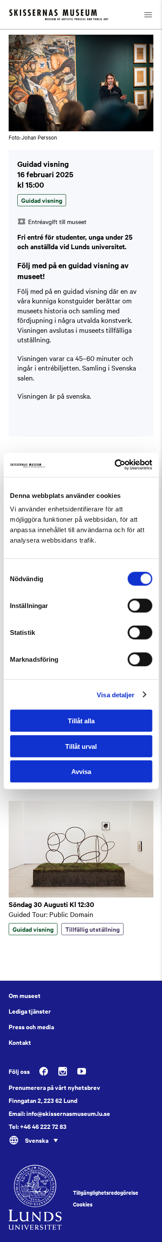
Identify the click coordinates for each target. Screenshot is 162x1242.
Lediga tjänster (30, 1011)
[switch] (139, 606)
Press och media (31, 1026)
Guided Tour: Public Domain (51, 914)
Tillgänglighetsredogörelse (105, 1192)
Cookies (82, 1204)
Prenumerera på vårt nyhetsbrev (54, 1087)
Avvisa (81, 771)
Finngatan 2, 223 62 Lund (43, 1100)
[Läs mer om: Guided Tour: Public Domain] (81, 895)
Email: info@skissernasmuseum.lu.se (59, 1113)
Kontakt (20, 1042)
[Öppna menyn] (148, 14)
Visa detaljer (115, 694)
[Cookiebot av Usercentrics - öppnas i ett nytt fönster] (115, 465)
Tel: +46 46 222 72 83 (38, 1126)
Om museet (25, 995)
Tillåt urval (81, 746)
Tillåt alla (81, 721)
